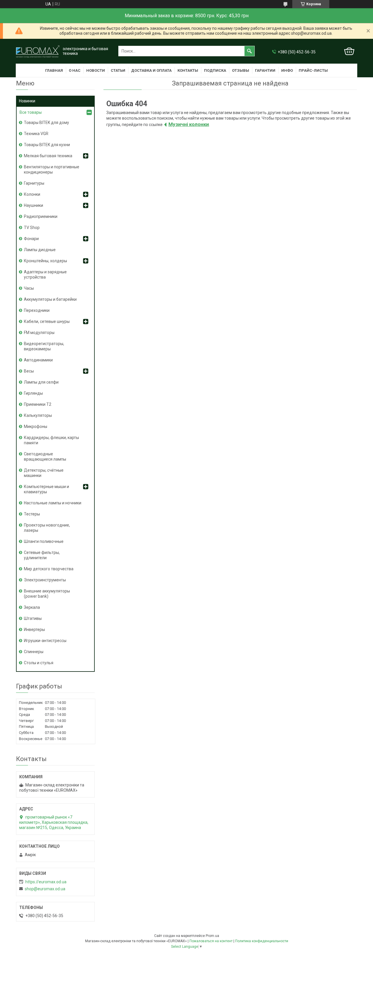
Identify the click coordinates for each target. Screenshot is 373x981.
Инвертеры (34, 629)
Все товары (31, 112)
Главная (54, 70)
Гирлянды (33, 393)
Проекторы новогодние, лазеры (47, 528)
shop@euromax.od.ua (45, 888)
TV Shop (32, 227)
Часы (29, 288)
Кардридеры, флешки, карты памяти (51, 440)
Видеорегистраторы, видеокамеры (44, 346)
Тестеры (32, 514)
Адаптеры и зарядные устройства (45, 274)
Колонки (32, 194)
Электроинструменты (45, 580)
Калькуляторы (38, 415)
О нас (74, 70)
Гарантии (265, 70)
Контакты (187, 70)
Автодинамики (38, 360)
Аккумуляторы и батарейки (50, 299)
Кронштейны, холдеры (45, 260)
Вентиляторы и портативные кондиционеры (51, 169)
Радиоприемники (40, 216)
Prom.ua (212, 936)
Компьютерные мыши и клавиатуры (46, 489)
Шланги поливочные (44, 541)
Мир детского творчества (48, 568)
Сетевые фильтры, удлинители (42, 555)
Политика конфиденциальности (261, 941)
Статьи (118, 70)
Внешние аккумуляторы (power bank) (47, 594)
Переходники (37, 310)
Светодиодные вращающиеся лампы (45, 456)
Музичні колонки (188, 124)
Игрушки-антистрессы (45, 640)
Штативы (33, 618)
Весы (29, 371)
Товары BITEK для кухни (47, 144)
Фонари (31, 238)
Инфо (287, 70)
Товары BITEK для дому (46, 122)
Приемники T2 (37, 404)
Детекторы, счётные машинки (44, 473)
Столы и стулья (38, 662)
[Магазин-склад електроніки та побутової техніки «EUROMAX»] (38, 51)
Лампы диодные (40, 249)
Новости (95, 70)
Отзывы (240, 70)
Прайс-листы (313, 70)
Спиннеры (33, 651)
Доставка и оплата (151, 70)
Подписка (215, 70)
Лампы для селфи (41, 382)
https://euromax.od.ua (45, 881)
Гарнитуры (34, 183)
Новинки (27, 101)
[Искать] (249, 51)
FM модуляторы (39, 332)
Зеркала (32, 607)
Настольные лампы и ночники (52, 503)
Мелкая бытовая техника (48, 155)
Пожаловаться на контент (211, 941)
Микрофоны (35, 426)
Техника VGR (36, 133)
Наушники (33, 205)
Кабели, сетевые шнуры (47, 321)
